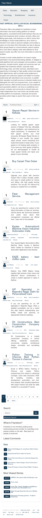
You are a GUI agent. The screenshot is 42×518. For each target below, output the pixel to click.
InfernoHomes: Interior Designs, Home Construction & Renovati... (22, 463)
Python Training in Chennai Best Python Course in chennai (25, 357)
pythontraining (6, 365)
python (37, 362)
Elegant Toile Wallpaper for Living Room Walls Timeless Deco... (23, 449)
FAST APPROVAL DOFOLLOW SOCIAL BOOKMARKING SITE (21, 24)
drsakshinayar (10, 297)
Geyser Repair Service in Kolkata (25, 111)
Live (34, 510)
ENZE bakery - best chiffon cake (25, 258)
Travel (5, 20)
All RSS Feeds (19, 514)
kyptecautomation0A (12, 234)
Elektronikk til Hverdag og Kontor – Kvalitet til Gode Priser (23, 496)
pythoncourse (14, 365)
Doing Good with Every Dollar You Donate (19, 453)
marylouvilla (10, 202)
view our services (34, 202)
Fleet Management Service (25, 195)
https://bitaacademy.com (25, 365)
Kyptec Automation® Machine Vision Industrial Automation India (25, 228)
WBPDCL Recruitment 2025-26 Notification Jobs (24, 477)
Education (13, 10)
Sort (36, 105)
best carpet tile (6, 172)
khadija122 (10, 330)
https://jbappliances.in (13, 121)
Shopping (24, 10)
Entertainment (20, 15)
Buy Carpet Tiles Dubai (24, 161)
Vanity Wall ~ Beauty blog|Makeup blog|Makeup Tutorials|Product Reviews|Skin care (24, 487)
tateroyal (9, 169)
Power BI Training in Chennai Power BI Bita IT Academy (23, 467)
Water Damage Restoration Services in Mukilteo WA (24, 491)
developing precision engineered (13, 237)
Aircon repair (14, 482)
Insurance (31, 15)
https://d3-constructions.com (19, 333)
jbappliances (10, 118)
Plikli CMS (24, 512)
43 (8, 400)
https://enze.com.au (8, 268)
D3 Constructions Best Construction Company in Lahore (25, 324)
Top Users (11, 512)
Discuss (24, 121)
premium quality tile (34, 169)
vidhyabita (10, 362)
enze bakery (34, 265)
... (3, 400)
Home (5, 105)
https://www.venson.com (10, 205)
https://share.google (17, 300)
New (5, 444)
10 (37, 397)
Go (36, 413)
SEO (32, 10)
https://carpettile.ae (17, 172)
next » (14, 400)
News (5, 10)
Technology (7, 15)
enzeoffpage (10, 265)
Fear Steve (7, 2)
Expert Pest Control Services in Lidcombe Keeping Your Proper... (23, 458)
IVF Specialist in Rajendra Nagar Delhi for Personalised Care (25, 291)
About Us (9, 514)
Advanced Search (10, 417)
